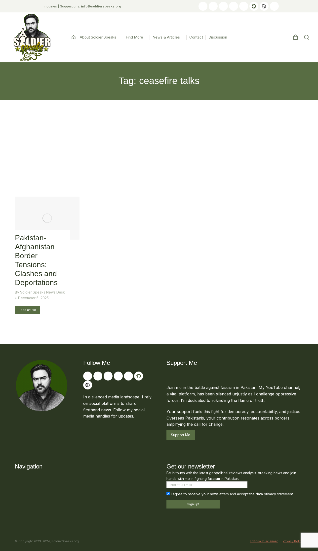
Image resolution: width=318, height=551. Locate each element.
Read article (27, 310)
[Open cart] (295, 37)
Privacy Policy (293, 541)
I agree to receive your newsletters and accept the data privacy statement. (232, 494)
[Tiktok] (233, 6)
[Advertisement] (159, 137)
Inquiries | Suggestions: (82, 6)
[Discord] (274, 6)
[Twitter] (213, 6)
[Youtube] (203, 6)
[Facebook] (223, 6)
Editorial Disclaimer (264, 541)
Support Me (180, 435)
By (40, 292)
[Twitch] (243, 6)
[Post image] (47, 218)
